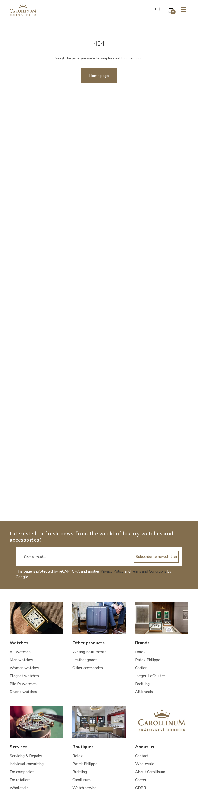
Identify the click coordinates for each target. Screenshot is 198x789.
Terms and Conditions (148, 571)
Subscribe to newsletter (156, 556)
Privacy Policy (112, 571)
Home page (99, 75)
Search (158, 9)
